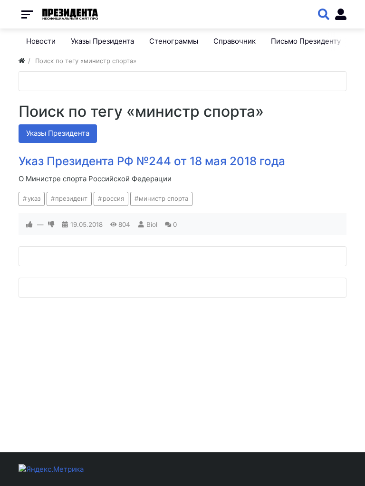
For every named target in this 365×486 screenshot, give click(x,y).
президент (71, 198)
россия (113, 198)
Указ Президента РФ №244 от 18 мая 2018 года (152, 161)
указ (34, 198)
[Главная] (22, 61)
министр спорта (163, 198)
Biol (151, 224)
